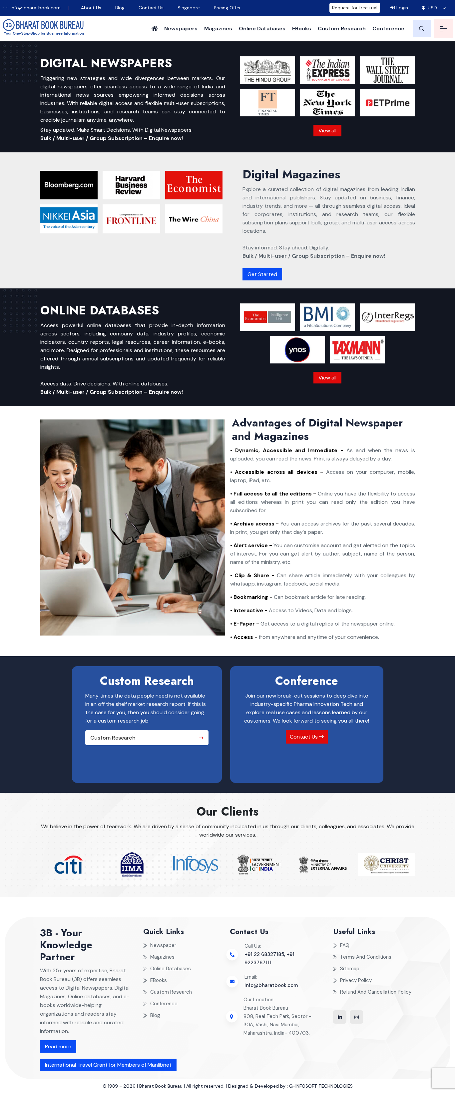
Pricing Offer (227, 8)
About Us (91, 8)
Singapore (189, 8)
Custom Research (342, 28)
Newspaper (163, 945)
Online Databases (262, 28)
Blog (120, 8)
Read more (58, 1046)
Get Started (262, 274)
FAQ (344, 945)
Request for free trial (354, 8)
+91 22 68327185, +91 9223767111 (269, 958)
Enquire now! (166, 138)
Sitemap (349, 968)
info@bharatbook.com (35, 8)
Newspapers (181, 28)
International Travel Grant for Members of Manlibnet (108, 1064)
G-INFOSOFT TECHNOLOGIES (321, 1086)
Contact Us (151, 8)
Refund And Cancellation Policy (375, 992)
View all (327, 130)
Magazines (218, 28)
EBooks (301, 28)
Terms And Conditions (365, 957)
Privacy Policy (356, 980)
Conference (388, 28)
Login (401, 8)
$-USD (429, 8)
